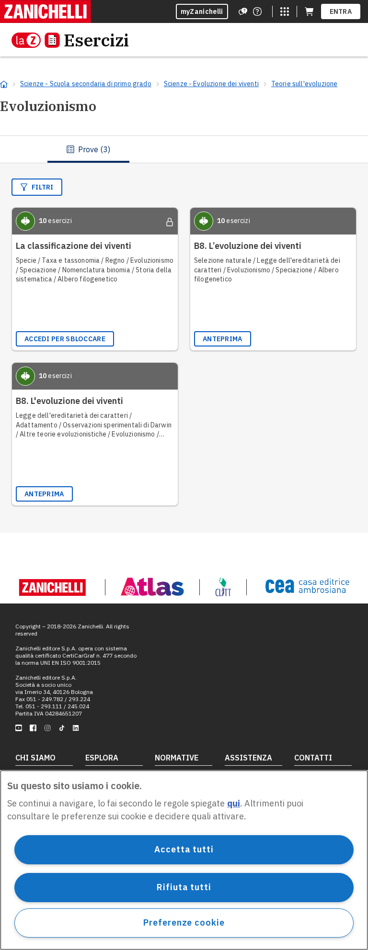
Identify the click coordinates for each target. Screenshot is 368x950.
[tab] (88, 149)
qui (233, 803)
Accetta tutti (184, 849)
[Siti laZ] (284, 11)
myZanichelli (202, 11)
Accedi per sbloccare (64, 339)
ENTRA (341, 11)
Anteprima (222, 339)
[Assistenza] (243, 11)
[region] (184, 860)
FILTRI (43, 187)
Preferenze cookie (183, 922)
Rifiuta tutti (184, 887)
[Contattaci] (257, 11)
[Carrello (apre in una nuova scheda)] (309, 11)
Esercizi (96, 40)
